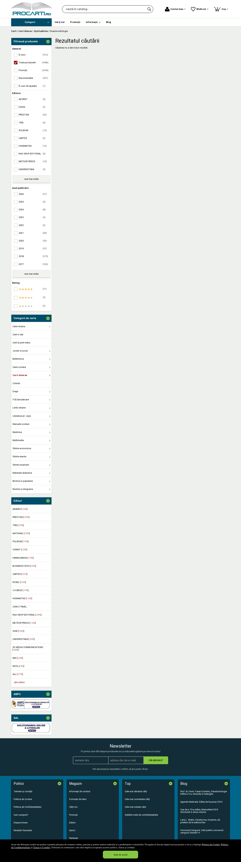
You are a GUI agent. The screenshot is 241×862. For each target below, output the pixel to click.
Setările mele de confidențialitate (141, 815)
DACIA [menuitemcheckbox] (32, 107)
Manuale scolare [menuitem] (21, 424)
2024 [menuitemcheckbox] (32, 209)
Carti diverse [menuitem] (20, 375)
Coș (222, 9)
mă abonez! (156, 760)
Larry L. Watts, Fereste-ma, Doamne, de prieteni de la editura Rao (200, 821)
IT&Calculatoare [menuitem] (21, 399)
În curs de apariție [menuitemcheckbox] (32, 86)
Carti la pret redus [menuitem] (21, 342)
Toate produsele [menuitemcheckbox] (34, 62)
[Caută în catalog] (149, 9)
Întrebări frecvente (23, 830)
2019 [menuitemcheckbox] (33, 248)
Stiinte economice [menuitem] (22, 448)
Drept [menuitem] (15, 391)
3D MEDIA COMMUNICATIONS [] (28, 648)
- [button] (48, 41)
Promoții (73, 815)
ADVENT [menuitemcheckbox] (32, 99)
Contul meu (176, 9)
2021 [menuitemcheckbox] (33, 233)
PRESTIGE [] (21, 517)
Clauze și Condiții (41, 847)
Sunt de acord (120, 854)
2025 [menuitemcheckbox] (32, 201)
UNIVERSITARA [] (24, 639)
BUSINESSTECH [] (24, 566)
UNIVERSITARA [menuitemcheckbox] (32, 169)
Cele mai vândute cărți (136, 791)
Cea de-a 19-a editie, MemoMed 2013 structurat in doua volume (199, 810)
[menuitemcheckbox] (32, 289)
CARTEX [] (20, 574)
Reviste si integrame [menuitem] (23, 489)
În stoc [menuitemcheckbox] (33, 54)
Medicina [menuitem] (17, 432)
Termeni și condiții (23, 791)
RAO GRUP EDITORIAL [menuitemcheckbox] (32, 153)
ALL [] (18, 674)
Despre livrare (21, 822)
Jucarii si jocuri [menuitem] (20, 350)
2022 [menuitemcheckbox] (32, 225)
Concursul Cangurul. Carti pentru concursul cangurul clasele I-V (201, 831)
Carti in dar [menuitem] (18, 334)
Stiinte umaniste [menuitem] (21, 464)
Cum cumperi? (21, 815)
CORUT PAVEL (20, 606)
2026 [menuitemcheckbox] (33, 194)
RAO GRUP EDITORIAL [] (27, 614)
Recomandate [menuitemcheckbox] (33, 78)
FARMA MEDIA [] (23, 558)
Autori (72, 830)
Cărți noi (73, 807)
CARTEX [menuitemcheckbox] (32, 138)
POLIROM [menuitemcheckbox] (33, 130)
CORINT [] (20, 549)
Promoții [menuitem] (75, 22)
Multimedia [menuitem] (18, 440)
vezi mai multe (31, 179)
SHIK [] (18, 631)
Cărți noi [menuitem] (60, 22)
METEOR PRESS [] (24, 623)
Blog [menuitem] (108, 22)
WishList (201, 9)
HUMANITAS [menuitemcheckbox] (33, 146)
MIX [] (18, 658)
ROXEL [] (19, 582)
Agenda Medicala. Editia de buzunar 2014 (201, 801)
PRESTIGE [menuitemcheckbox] (33, 114)
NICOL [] (18, 666)
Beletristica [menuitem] (18, 358)
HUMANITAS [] (22, 598)
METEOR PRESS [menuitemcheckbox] (33, 161)
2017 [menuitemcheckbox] (33, 264)
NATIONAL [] (21, 533)
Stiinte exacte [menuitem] (19, 456)
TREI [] (18, 525)
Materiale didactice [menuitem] (22, 473)
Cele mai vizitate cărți (135, 807)
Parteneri (73, 838)
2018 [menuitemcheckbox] (33, 256)
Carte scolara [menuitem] (19, 367)
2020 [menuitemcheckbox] (33, 240)
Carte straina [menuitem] (19, 326)
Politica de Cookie (211, 844)
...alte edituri (19, 682)
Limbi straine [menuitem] (19, 407)
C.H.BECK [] (21, 590)
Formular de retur (77, 799)
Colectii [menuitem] (16, 383)
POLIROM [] (21, 541)
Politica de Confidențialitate (27, 807)
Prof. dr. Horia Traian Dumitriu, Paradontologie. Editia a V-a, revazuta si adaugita (203, 792)
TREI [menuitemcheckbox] (32, 122)
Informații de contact (79, 791)
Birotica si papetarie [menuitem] (23, 481)
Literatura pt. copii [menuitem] (22, 416)
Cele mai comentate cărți (137, 799)
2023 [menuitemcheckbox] (32, 217)
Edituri (72, 822)
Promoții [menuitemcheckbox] (34, 70)
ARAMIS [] (20, 509)
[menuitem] (31, 22)
